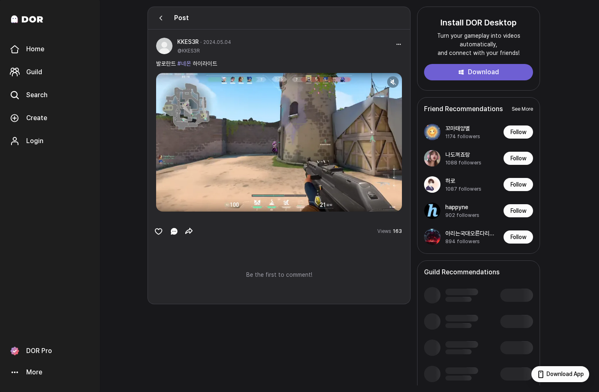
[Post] (161, 18)
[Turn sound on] (179, 201)
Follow (518, 132)
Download (483, 72)
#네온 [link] (184, 63)
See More (522, 109)
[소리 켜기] (393, 82)
